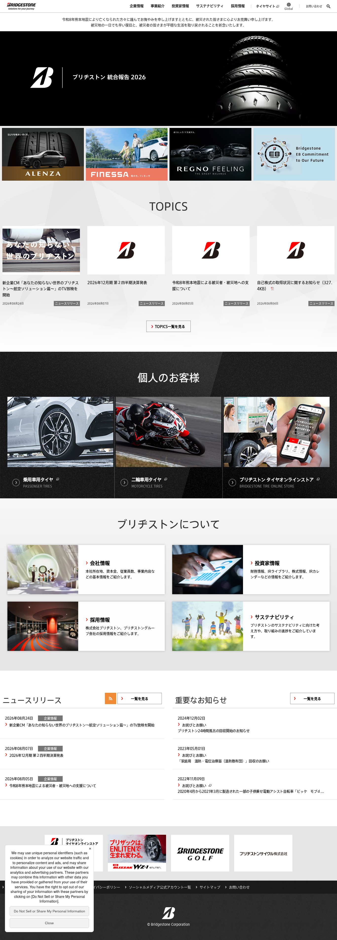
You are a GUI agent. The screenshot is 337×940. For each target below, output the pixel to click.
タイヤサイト (265, 6)
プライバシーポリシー (103, 887)
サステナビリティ (210, 6)
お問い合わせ (314, 6)
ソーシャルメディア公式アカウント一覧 (160, 887)
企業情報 (137, 6)
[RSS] (110, 698)
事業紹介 (158, 6)
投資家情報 (180, 6)
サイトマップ (210, 887)
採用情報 (238, 6)
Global (288, 8)
